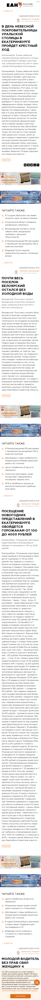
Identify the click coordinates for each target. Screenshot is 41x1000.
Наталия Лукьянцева (29, 271)
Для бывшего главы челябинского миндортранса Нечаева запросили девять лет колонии (21, 460)
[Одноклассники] (28, 165)
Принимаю (20, 996)
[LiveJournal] (38, 165)
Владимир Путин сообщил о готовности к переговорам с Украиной (18, 934)
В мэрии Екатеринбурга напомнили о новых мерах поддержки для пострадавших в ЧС (22, 924)
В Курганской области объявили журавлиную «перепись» (20, 223)
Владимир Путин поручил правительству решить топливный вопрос (21, 253)
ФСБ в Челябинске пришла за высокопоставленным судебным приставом (20, 486)
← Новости (7, 11)
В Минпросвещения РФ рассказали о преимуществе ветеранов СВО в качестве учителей (22, 243)
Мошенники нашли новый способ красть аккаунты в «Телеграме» (21, 907)
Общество (6, 159)
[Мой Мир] (34, 165)
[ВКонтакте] (25, 165)
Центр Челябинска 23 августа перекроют (19, 469)
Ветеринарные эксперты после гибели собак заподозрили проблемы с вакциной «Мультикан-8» (20, 233)
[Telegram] (31, 165)
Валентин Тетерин (30, 19)
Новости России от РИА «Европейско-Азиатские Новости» (14, 5)
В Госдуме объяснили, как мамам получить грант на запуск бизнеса (21, 217)
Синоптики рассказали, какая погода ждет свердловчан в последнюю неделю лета (19, 477)
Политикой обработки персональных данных (20, 990)
